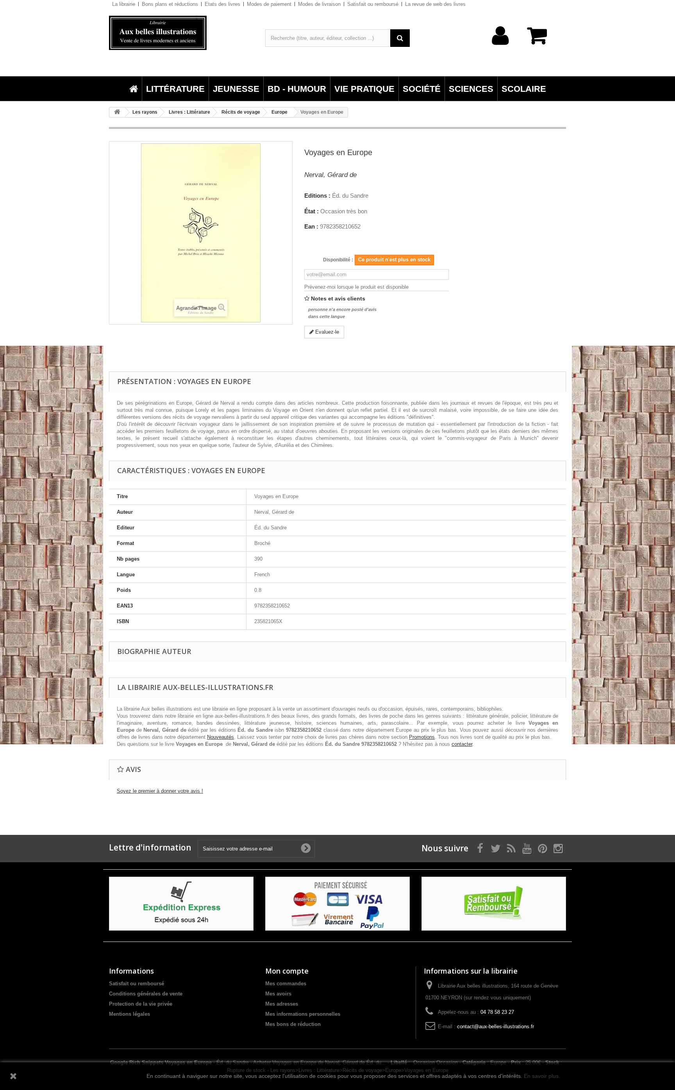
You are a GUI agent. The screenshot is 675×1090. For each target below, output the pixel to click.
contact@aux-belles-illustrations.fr (495, 1026)
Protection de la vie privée (140, 1004)
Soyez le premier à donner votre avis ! (160, 791)
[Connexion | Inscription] (500, 47)
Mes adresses (281, 1004)
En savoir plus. (542, 1076)
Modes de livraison (319, 4)
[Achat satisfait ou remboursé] (493, 903)
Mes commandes (285, 983)
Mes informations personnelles (302, 1014)
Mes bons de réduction (293, 1024)
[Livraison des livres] (181, 903)
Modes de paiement (269, 4)
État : (311, 211)
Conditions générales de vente (145, 994)
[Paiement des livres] (337, 903)
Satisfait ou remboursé (372, 4)
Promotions (422, 737)
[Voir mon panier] (540, 39)
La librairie (123, 4)
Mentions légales (129, 1014)
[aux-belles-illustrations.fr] (181, 33)
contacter (462, 744)
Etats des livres (222, 4)
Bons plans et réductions (170, 4)
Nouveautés (220, 737)
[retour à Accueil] (117, 112)
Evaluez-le (326, 332)
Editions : (317, 196)
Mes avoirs (278, 994)
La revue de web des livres (435, 4)
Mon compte (287, 971)
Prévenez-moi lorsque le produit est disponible (356, 287)
